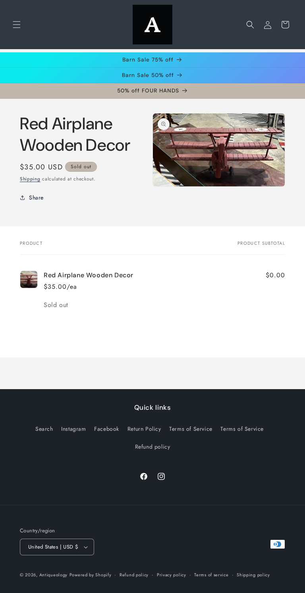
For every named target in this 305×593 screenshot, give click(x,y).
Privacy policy (171, 575)
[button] (16, 24)
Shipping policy (253, 575)
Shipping (30, 178)
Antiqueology (53, 575)
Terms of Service (190, 429)
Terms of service (211, 575)
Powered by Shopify (90, 575)
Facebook (106, 429)
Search (44, 429)
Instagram (73, 429)
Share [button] (36, 198)
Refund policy (152, 447)
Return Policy (144, 429)
